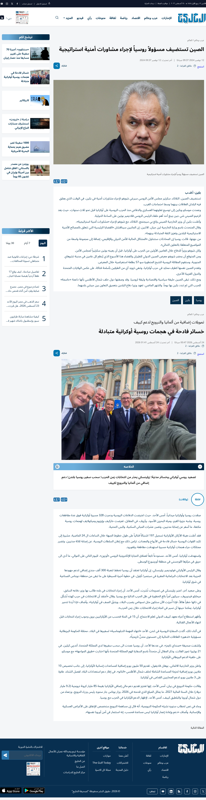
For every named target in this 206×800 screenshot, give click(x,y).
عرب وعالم (151, 18)
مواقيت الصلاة (163, 3)
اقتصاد (135, 18)
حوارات (107, 756)
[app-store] (11, 791)
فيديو (80, 18)
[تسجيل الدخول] (49, 4)
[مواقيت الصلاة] (2, 18)
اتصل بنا (80, 766)
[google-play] (34, 791)
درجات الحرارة (149, 3)
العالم (189, 40)
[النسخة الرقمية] (22, 18)
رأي (89, 18)
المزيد (69, 18)
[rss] (179, 791)
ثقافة (112, 18)
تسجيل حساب (27, 4)
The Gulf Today (102, 763)
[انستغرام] (7, 4)
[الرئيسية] (191, 753)
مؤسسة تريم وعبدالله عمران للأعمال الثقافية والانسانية (66, 753)
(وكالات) (183, 499)
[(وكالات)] (197, 499)
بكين (187, 300)
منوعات (100, 18)
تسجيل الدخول (41, 4)
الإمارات (167, 18)
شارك (64, 65)
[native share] (56, 66)
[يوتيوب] (2, 4)
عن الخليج (80, 761)
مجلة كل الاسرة (103, 770)
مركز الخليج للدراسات (74, 772)
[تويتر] (12, 4)
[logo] (192, 18)
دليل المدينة (122, 770)
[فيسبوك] (17, 4)
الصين (175, 300)
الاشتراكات (122, 763)
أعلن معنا (123, 756)
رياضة (123, 18)
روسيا (199, 300)
